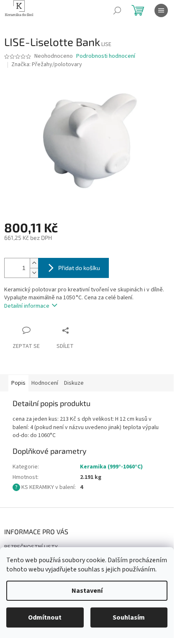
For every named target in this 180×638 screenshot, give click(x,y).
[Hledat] (117, 10)
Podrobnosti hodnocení (105, 56)
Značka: (46, 64)
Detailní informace (26, 306)
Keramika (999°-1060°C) (111, 467)
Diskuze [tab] (74, 383)
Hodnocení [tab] (44, 383)
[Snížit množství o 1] (34, 273)
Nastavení (87, 590)
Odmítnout (45, 617)
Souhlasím (129, 617)
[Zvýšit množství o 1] (34, 263)
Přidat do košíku (79, 267)
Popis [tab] (18, 383)
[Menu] (161, 10)
